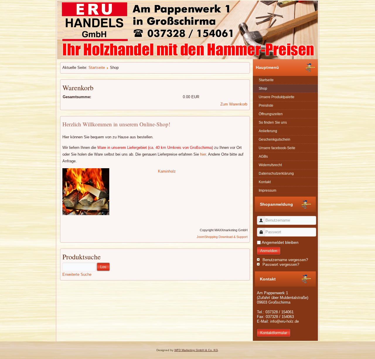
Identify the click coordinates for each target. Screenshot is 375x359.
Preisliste (266, 105)
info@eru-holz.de (284, 321)
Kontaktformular (273, 333)
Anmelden (268, 251)
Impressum (267, 190)
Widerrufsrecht (270, 165)
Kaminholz (167, 171)
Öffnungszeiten (271, 114)
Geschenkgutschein (274, 139)
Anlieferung (268, 131)
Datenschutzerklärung (276, 173)
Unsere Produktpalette (276, 97)
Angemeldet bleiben (280, 242)
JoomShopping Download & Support (222, 237)
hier (203, 154)
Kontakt (265, 182)
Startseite (96, 67)
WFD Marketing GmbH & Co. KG (196, 350)
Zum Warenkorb (233, 104)
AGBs (263, 156)
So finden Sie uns (273, 122)
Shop (263, 88)
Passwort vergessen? (280, 264)
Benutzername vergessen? (285, 260)
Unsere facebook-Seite (277, 148)
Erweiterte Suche (76, 274)
